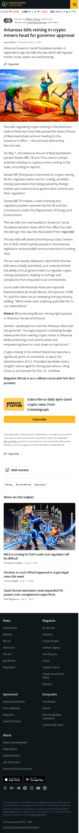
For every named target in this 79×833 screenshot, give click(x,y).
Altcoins (7, 654)
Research (8, 714)
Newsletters (10, 749)
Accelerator (49, 701)
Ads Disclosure (11, 762)
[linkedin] (12, 789)
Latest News (10, 42)
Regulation (9, 667)
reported (68, 232)
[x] (5, 789)
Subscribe (39, 419)
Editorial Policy (11, 441)
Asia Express (49, 654)
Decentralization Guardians (52, 716)
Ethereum (9, 647)
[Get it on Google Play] (35, 779)
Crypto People (50, 641)
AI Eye (45, 660)
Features (47, 634)
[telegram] (18, 789)
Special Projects (12, 721)
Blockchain (9, 660)
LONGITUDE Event (53, 725)
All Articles (48, 628)
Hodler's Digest (51, 647)
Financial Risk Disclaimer (17, 768)
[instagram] (31, 789)
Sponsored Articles (14, 701)
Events (46, 708)
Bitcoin (7, 641)
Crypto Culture (51, 667)
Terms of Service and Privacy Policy (21, 827)
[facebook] (25, 789)
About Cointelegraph (15, 742)
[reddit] (45, 789)
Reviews (47, 684)
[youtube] (38, 789)
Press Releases (11, 708)
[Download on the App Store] (13, 779)
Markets (7, 634)
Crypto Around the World (53, 675)
